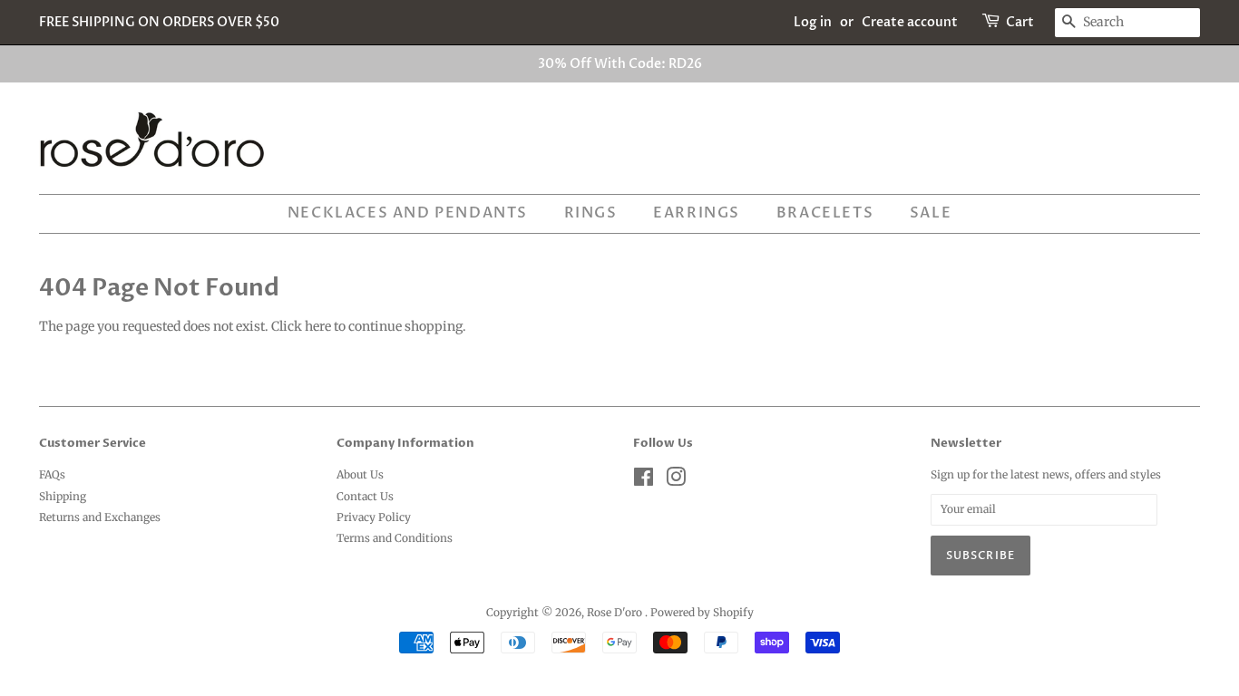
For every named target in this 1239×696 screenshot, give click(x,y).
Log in (813, 22)
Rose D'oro (616, 612)
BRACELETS (824, 213)
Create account (910, 22)
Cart (1020, 22)
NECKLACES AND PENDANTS (408, 213)
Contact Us (365, 496)
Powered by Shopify (702, 612)
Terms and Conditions (395, 538)
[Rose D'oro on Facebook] (643, 481)
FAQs (52, 474)
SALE (930, 213)
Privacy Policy (374, 517)
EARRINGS (696, 213)
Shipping (62, 496)
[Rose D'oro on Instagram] (676, 481)
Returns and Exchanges (100, 517)
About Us (360, 474)
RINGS (591, 213)
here (318, 326)
